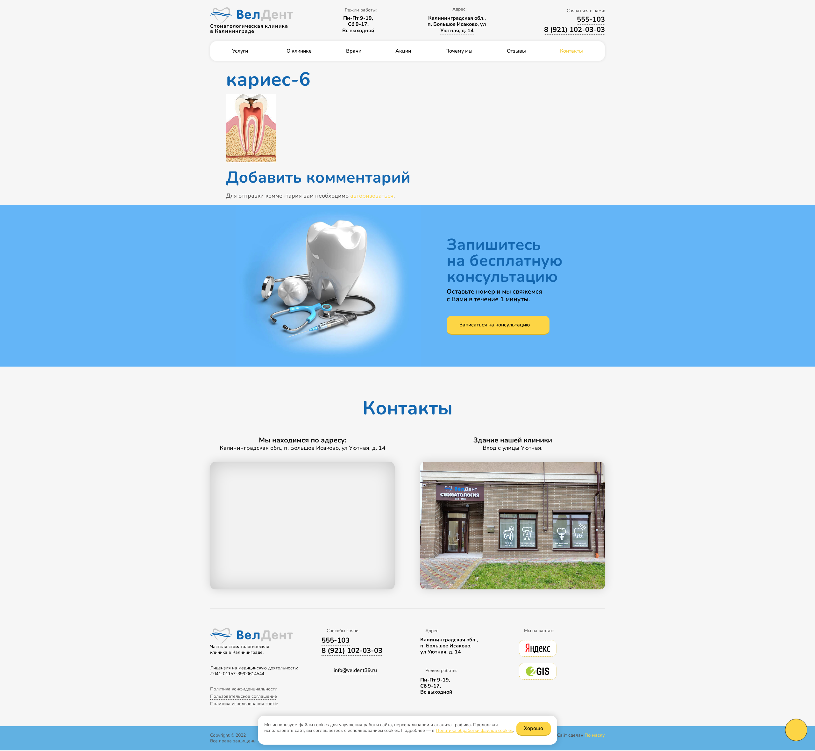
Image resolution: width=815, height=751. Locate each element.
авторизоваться (371, 196)
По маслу (595, 735)
